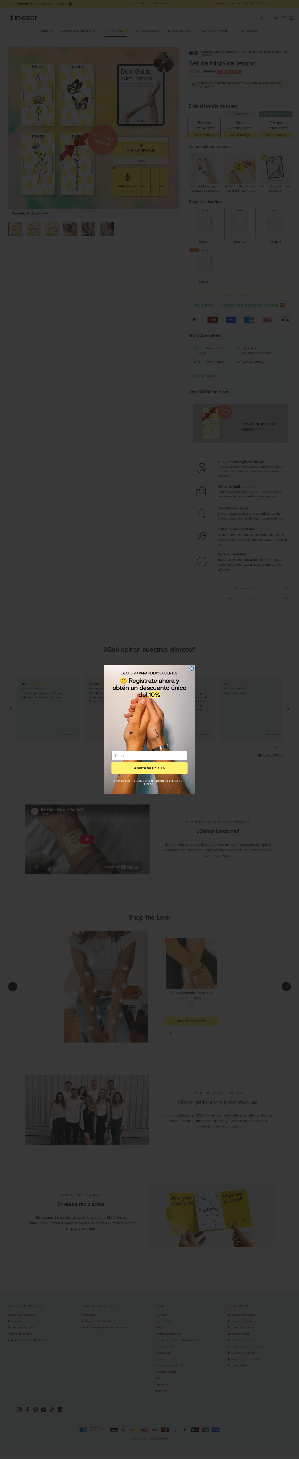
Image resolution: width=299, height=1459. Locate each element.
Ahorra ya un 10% (149, 768)
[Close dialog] (192, 668)
